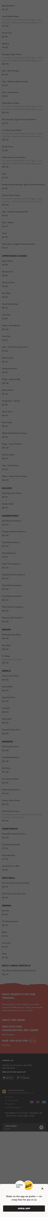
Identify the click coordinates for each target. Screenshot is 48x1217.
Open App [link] (24, 1208)
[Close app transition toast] (42, 1188)
